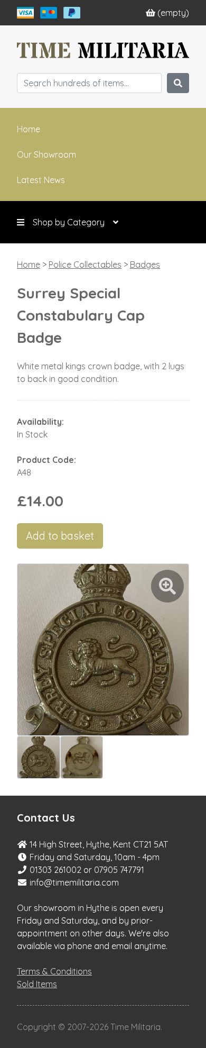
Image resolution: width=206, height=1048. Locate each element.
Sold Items (37, 984)
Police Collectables (85, 264)
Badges (145, 264)
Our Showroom (46, 154)
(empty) (173, 12)
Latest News (41, 180)
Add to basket (60, 535)
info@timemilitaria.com (74, 882)
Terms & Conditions (54, 971)
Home (28, 129)
